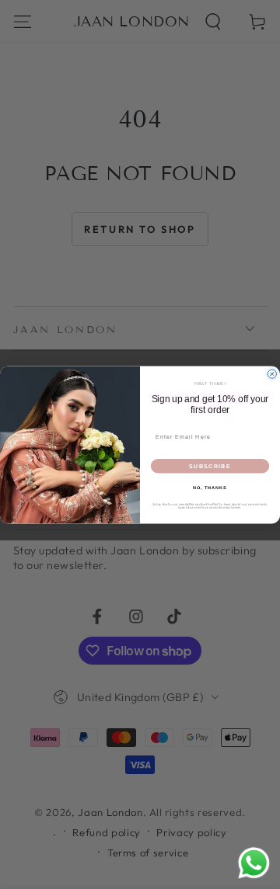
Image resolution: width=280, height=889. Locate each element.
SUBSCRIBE (209, 466)
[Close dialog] (272, 374)
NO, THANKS (210, 486)
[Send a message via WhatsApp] (254, 863)
